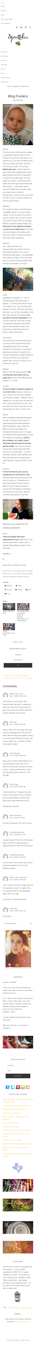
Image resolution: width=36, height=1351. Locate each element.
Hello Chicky (24, 1340)
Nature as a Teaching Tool (12, 1113)
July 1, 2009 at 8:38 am (18, 755)
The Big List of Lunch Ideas (12, 1140)
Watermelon (12, 576)
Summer (30, 571)
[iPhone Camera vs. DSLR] (9, 606)
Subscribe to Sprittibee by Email (14, 565)
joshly (12, 908)
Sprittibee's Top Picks (22, 1322)
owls (12, 571)
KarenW (12, 784)
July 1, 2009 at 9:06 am (18, 786)
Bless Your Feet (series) (11, 1123)
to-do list (12, 343)
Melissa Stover (15, 694)
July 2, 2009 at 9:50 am (18, 911)
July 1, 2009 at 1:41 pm (17, 818)
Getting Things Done (23, 576)
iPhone (15, 158)
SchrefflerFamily (15, 832)
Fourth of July (12, 573)
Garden (5, 573)
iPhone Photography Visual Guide (9, 633)
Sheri (11, 722)
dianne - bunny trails (16, 877)
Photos (19, 573)
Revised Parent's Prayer (11, 1127)
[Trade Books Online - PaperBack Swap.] (18, 1308)
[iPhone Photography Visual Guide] (9, 626)
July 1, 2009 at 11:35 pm (18, 880)
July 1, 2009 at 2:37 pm (18, 834)
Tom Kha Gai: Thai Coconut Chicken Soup (17, 1130)
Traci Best (13, 753)
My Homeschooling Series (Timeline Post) (17, 1106)
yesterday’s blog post (12, 155)
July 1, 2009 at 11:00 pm (18, 857)
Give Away (6, 576)
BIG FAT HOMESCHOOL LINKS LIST (15, 1109)
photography (7, 195)
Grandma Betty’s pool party (12, 477)
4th (26, 571)
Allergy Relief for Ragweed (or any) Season (17, 1144)
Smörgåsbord (18, 100)
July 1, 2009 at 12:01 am (18, 696)
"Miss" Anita (14, 815)
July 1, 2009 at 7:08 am (18, 724)
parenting (17, 571)
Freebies (30, 573)
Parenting (24, 573)
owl (19, 318)
